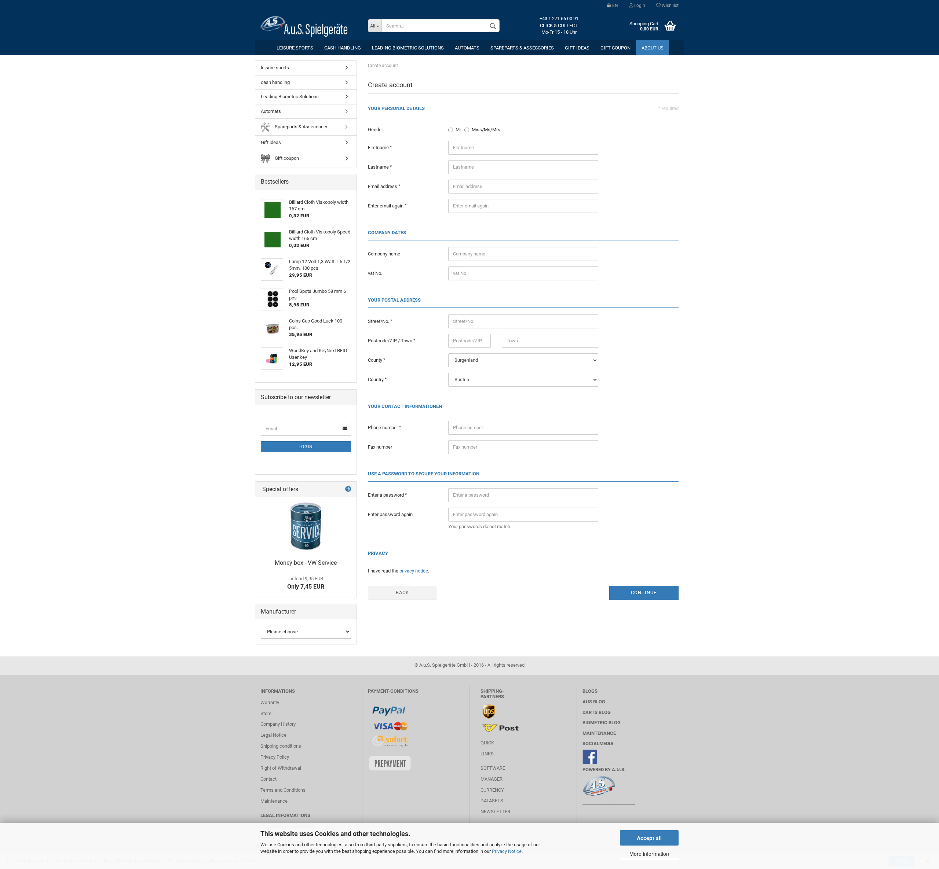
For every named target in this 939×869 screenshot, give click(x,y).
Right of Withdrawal (280, 768)
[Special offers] (348, 489)
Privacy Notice (507, 851)
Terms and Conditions (283, 790)
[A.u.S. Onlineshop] (308, 25)
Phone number (383, 427)
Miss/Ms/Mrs (486, 129)
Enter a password (386, 495)
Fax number (380, 447)
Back (402, 592)
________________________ (608, 802)
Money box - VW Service (306, 562)
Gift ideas (577, 48)
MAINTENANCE (599, 733)
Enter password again (390, 514)
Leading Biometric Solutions (408, 48)
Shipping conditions (280, 746)
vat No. (375, 273)
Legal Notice (273, 735)
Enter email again (386, 206)
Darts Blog (596, 712)
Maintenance (274, 801)
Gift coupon (615, 48)
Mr (458, 129)
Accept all (649, 838)
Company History (278, 724)
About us (653, 48)
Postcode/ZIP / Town (390, 340)
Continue (644, 592)
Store (265, 713)
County (375, 360)
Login (639, 5)
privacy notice (413, 571)
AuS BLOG (593, 701)
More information (649, 853)
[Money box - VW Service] (306, 526)
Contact (268, 779)
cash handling (342, 48)
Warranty (269, 702)
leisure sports (295, 48)
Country (376, 379)
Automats (467, 48)
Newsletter (495, 811)
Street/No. (379, 321)
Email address (383, 186)
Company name (384, 254)
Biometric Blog (601, 722)
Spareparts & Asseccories (522, 48)
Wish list (670, 5)
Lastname (379, 167)
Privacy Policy (274, 757)
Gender (375, 129)
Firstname (379, 147)
